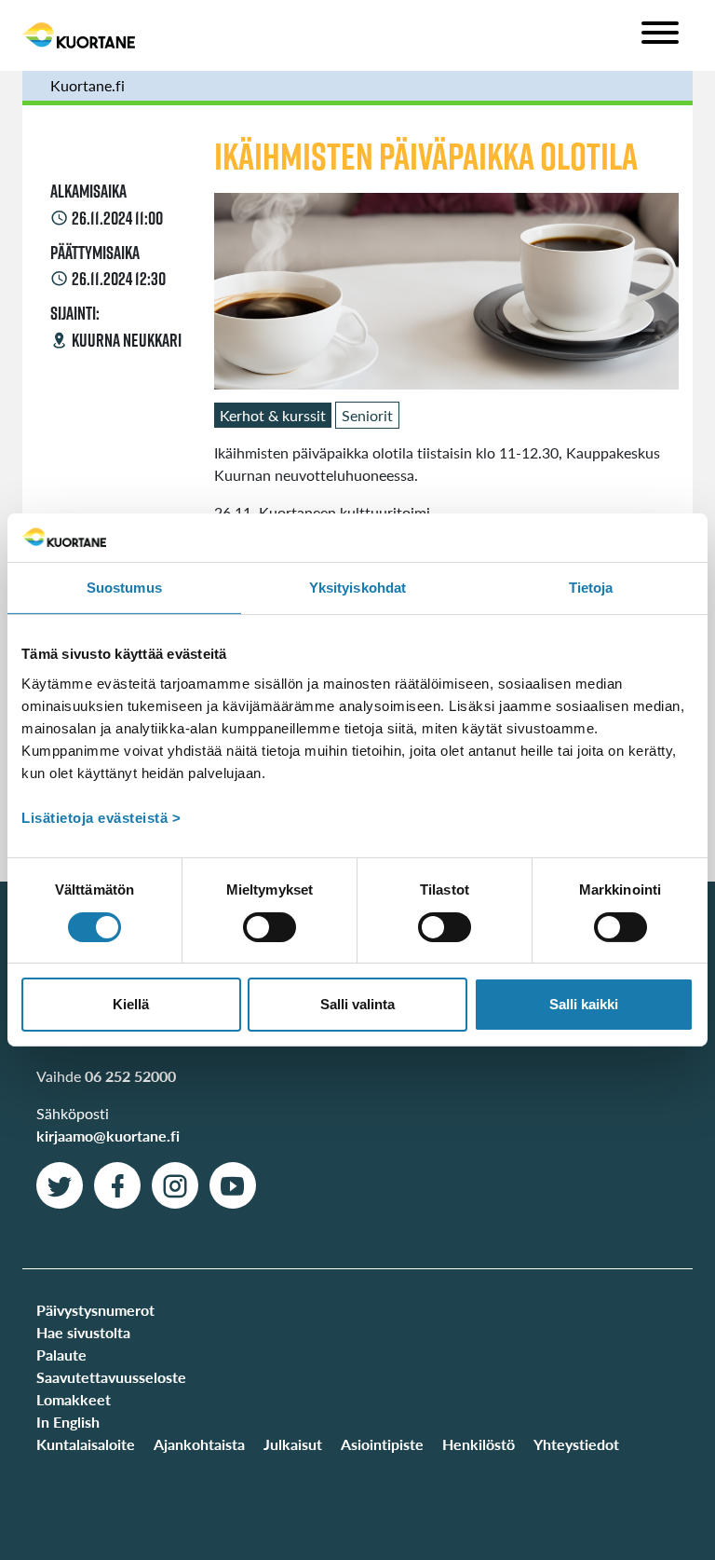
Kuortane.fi (87, 85)
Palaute (61, 1354)
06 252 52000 (130, 1076)
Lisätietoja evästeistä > (101, 818)
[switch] (269, 927)
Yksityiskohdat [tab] (357, 587)
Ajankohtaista (199, 1444)
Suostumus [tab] (124, 587)
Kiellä (131, 1004)
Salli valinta (357, 1004)
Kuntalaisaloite (85, 1444)
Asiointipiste (382, 1444)
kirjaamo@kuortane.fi (108, 1135)
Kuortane (78, 35)
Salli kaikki (583, 1004)
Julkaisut (292, 1444)
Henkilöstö (478, 1444)
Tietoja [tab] (591, 587)
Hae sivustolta (83, 1332)
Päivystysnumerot (95, 1310)
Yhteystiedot (576, 1444)
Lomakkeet (73, 1399)
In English (68, 1421)
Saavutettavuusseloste (111, 1377)
